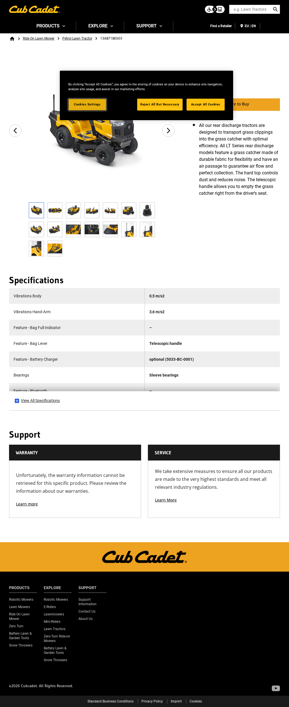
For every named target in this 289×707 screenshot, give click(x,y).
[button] (276, 688)
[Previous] (15, 130)
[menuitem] (50, 26)
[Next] (168, 130)
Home (12, 39)
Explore (98, 26)
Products (48, 26)
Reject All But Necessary (159, 104)
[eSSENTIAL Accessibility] (215, 9)
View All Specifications (40, 400)
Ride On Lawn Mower (38, 38)
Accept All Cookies (205, 104)
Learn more (27, 504)
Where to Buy (236, 104)
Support (146, 26)
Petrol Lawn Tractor (77, 38)
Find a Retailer (221, 26)
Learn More (166, 500)
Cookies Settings (87, 104)
